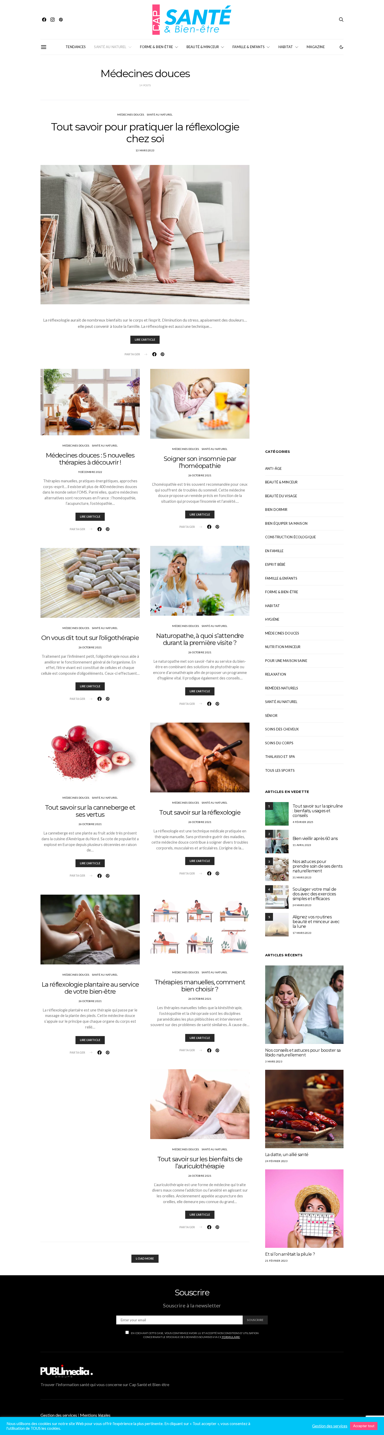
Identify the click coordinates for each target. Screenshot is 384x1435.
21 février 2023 (276, 1260)
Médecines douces (130, 114)
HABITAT (285, 47)
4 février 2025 (303, 822)
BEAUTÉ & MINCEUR (203, 47)
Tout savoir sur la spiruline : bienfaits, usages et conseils (318, 811)
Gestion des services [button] (58, 1415)
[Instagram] (52, 20)
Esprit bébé (275, 564)
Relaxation (275, 674)
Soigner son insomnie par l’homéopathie (200, 462)
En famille (274, 551)
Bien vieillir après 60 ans (315, 838)
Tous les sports (280, 770)
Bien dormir (276, 509)
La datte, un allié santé (287, 1154)
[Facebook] (44, 20)
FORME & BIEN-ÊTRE (156, 47)
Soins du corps (279, 743)
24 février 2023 (276, 1161)
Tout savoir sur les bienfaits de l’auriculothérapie (200, 1162)
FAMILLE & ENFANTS (248, 47)
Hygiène (272, 619)
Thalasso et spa (280, 756)
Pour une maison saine (286, 661)
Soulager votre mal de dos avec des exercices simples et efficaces (314, 894)
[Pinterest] (61, 20)
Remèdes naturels (281, 688)
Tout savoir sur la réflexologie (200, 812)
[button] (341, 47)
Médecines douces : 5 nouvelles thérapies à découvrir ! (90, 458)
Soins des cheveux (282, 729)
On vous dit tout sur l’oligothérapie (90, 638)
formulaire (231, 1337)
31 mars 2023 (302, 877)
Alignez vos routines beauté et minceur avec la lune (316, 921)
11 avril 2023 (302, 845)
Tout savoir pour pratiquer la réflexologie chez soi (145, 132)
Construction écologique (290, 537)
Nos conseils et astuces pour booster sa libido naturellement (303, 1052)
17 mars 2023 (302, 932)
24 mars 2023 (302, 905)
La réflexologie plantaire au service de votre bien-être (90, 988)
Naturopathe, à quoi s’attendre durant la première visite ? (200, 639)
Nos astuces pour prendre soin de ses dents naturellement (317, 866)
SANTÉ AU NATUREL (110, 47)
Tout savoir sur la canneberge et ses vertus (90, 811)
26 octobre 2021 (90, 647)
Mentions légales (95, 1415)
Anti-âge (273, 468)
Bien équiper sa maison (286, 523)
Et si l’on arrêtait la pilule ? (290, 1254)
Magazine (316, 47)
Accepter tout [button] (363, 1426)
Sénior (271, 715)
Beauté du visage (281, 496)
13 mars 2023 (145, 150)
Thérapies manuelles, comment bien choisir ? (199, 985)
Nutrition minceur (282, 647)
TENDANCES (76, 47)
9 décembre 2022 (90, 471)
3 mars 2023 (273, 1061)
